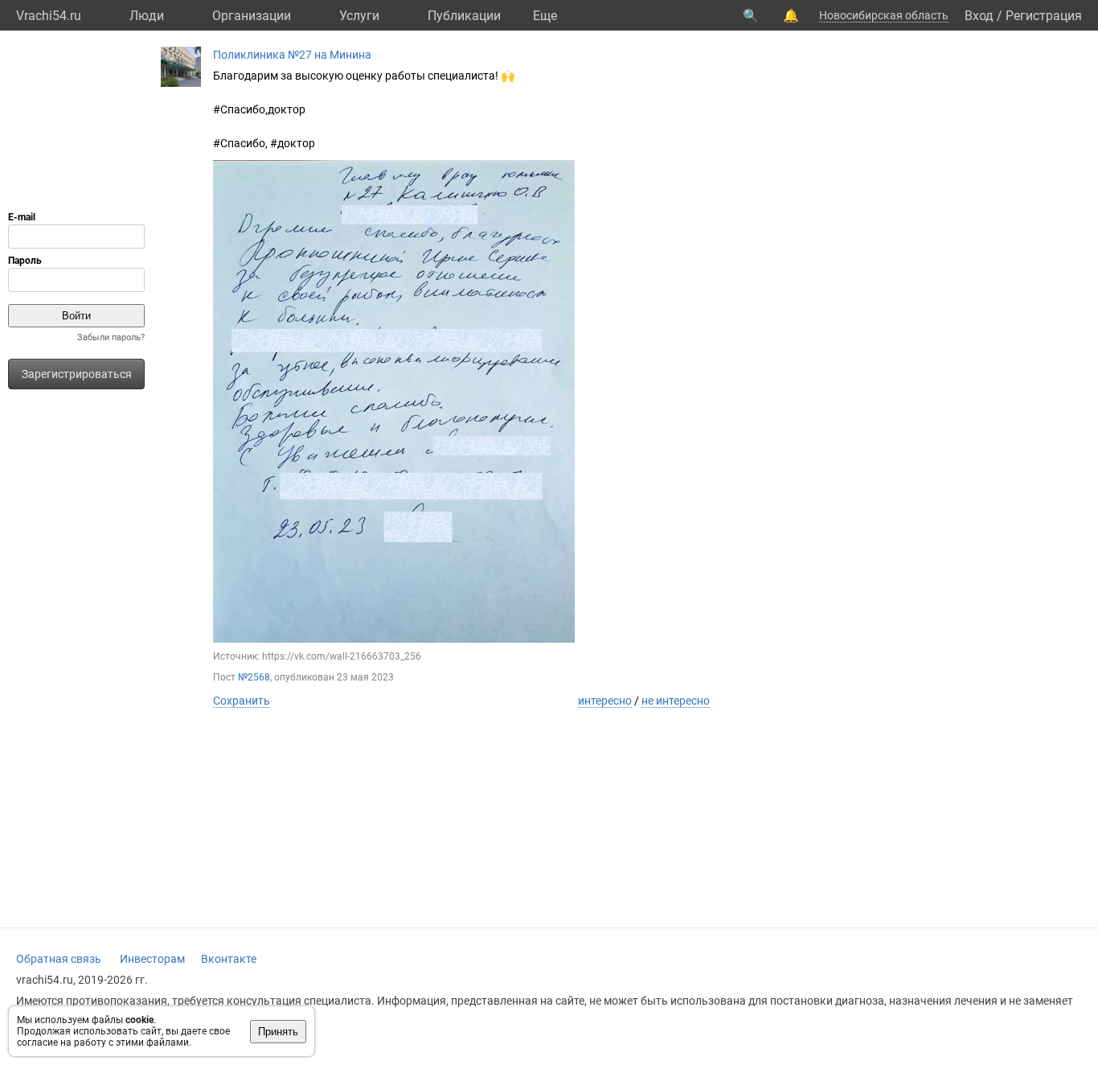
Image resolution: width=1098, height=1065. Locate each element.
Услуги (359, 15)
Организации (251, 15)
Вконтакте (228, 958)
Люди (146, 15)
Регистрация (1044, 15)
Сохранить (241, 700)
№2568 (254, 677)
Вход (979, 15)
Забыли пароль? (111, 337)
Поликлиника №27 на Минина (292, 54)
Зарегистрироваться (77, 374)
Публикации (464, 15)
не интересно (675, 700)
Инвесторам (152, 958)
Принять (278, 1032)
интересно (605, 700)
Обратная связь (58, 958)
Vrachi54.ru (48, 15)
